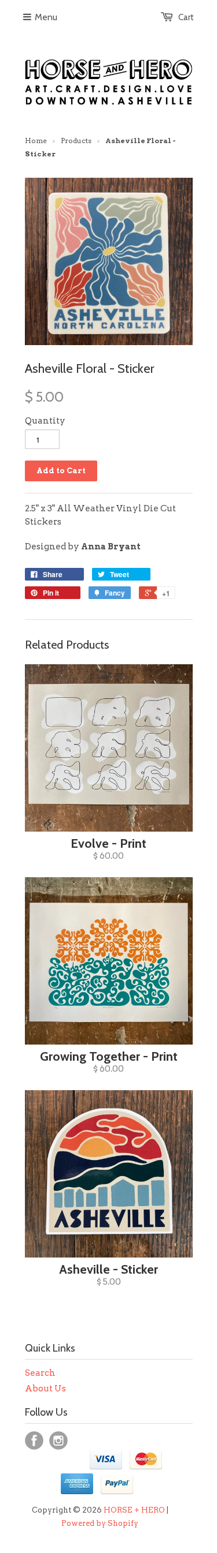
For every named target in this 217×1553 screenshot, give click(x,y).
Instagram (58, 1440)
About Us (45, 1388)
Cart (186, 17)
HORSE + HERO (134, 1510)
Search (40, 1373)
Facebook (34, 1440)
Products (76, 140)
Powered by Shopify (99, 1523)
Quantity (45, 421)
